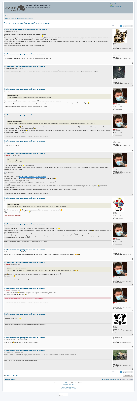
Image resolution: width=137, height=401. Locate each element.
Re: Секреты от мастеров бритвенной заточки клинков (24, 54)
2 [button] (123, 26)
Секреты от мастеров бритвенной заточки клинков (27, 23)
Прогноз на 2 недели (115, 6)
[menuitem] (6, 15)
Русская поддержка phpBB (68, 384)
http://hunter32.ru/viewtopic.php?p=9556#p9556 (32, 176)
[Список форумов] (15, 8)
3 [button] (125, 26)
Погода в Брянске (114, 3)
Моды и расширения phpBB (68, 387)
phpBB (65, 382)
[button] (132, 26)
